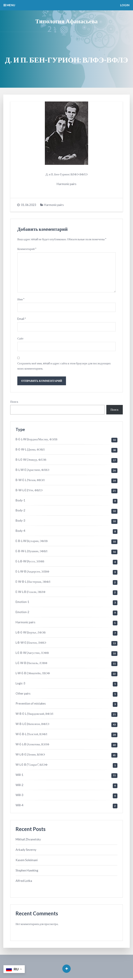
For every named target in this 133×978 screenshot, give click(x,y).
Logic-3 (20, 683)
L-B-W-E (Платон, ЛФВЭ (31, 642)
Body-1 (20, 500)
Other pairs (23, 693)
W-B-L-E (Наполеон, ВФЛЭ (32, 724)
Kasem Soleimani (27, 860)
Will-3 (19, 795)
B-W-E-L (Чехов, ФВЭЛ (30, 480)
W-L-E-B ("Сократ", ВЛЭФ (31, 764)
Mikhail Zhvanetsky (28, 839)
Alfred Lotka (24, 881)
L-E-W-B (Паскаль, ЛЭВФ (31, 663)
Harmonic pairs (54, 205)
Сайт (20, 338)
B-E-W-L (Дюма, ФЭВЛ (30, 449)
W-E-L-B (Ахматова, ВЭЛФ (32, 744)
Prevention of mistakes (31, 703)
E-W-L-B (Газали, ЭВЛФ (30, 592)
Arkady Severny (26, 849)
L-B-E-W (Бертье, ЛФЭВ (31, 632)
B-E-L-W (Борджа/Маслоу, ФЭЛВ (36, 439)
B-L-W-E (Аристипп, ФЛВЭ (32, 470)
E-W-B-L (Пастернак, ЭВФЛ (33, 581)
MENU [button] (10, 5)
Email (21, 319)
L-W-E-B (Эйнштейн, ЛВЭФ (33, 673)
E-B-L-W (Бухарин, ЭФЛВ (32, 541)
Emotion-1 (22, 602)
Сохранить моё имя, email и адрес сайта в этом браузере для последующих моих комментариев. (64, 365)
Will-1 (19, 775)
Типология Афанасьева (66, 21)
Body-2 (20, 510)
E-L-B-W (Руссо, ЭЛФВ (30, 561)
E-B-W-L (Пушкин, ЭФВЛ (31, 551)
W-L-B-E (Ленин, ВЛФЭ (30, 754)
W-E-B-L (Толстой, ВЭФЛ (31, 734)
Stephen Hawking (27, 870)
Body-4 (20, 530)
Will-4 (19, 805)
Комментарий (26, 249)
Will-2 (19, 785)
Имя (20, 299)
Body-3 (20, 520)
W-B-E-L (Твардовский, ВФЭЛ (34, 713)
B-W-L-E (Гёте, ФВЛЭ (29, 490)
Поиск (14, 401)
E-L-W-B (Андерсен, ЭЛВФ (32, 571)
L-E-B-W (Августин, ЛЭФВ (32, 653)
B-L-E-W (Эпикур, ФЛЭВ (31, 459)
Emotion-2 (22, 612)
